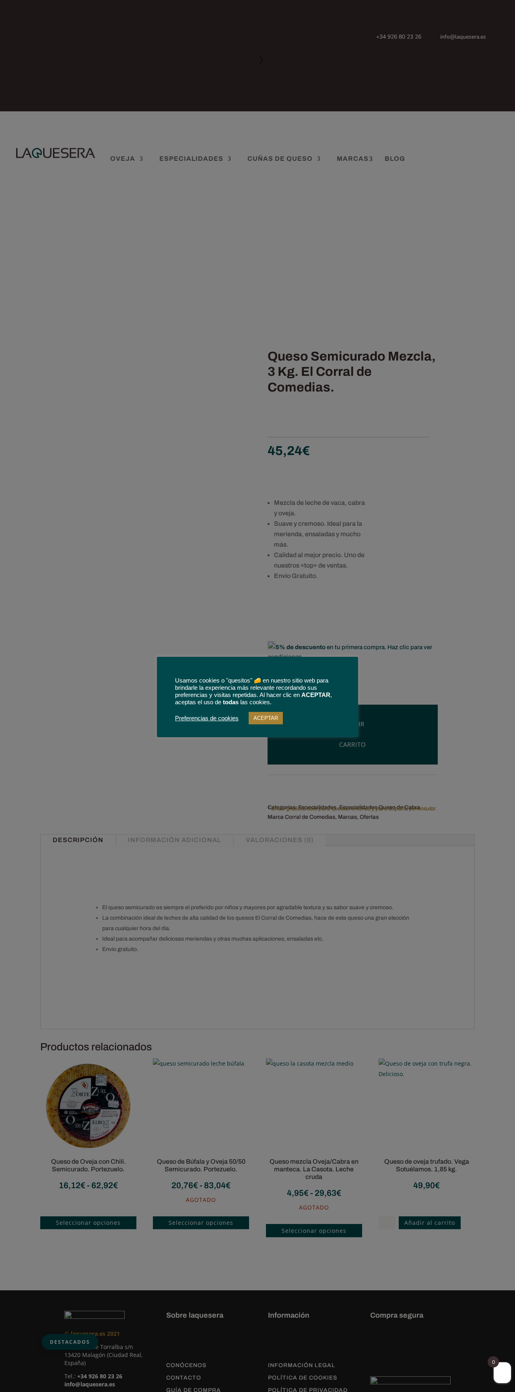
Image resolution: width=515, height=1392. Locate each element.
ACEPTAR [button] (265, 718)
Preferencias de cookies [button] (207, 718)
